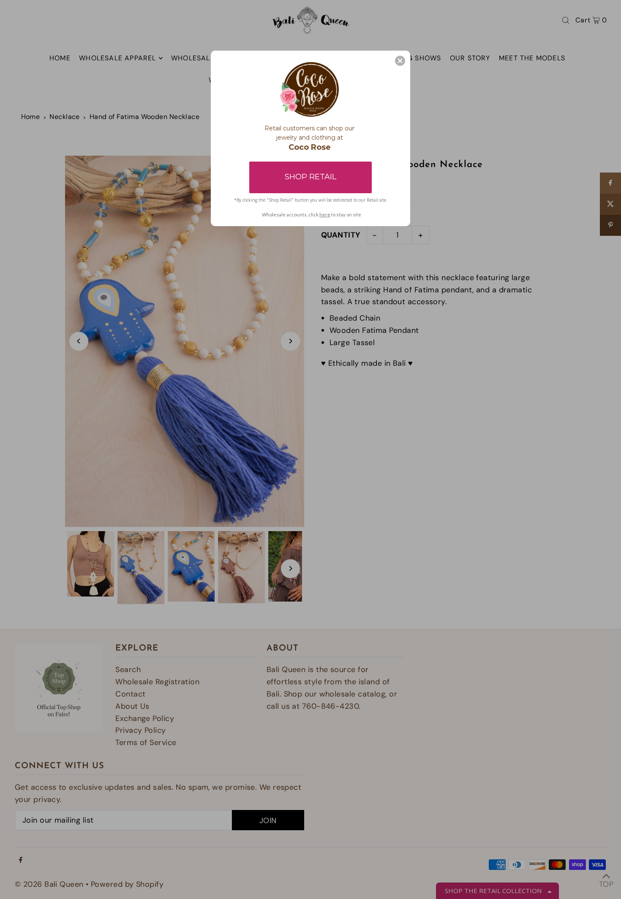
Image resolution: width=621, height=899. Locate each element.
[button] (400, 61)
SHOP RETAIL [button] (310, 176)
